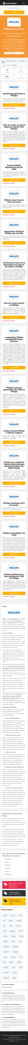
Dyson (13, 967)
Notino (10, 920)
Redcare (15, 972)
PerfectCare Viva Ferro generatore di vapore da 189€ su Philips (14, 264)
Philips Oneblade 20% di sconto (14, 504)
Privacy (17, 1041)
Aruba (10, 926)
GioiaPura (13, 957)
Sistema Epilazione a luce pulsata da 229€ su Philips (14, 576)
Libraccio (18, 926)
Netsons (5, 936)
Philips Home (8, 859)
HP (4, 920)
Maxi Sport (12, 931)
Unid (21, 957)
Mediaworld (6, 946)
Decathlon (6, 952)
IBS (4, 926)
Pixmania (7, 862)
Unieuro (13, 915)
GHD (5, 962)
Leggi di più (8, 53)
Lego (20, 941)
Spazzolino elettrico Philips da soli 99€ (14, 232)
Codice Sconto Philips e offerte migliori (14, 431)
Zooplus (13, 936)
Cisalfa (20, 967)
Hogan (14, 978)
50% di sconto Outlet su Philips (14, 304)
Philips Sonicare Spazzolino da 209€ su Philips (14, 389)
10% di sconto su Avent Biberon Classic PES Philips (14, 126)
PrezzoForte (8, 868)
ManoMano (15, 946)
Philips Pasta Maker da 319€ (14, 534)
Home (3, 61)
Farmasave (6, 972)
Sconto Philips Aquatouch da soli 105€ (14, 167)
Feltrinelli (6, 941)
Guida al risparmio (18, 53)
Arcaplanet (19, 920)
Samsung (6, 967)
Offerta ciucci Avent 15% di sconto (14, 201)
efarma (20, 931)
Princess (7, 871)
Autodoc (19, 962)
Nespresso (6, 978)
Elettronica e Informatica (11, 61)
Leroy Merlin (15, 952)
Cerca (14, 12)
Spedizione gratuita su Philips (14, 94)
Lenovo (5, 957)
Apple (13, 941)
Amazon (5, 915)
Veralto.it (20, 1039)
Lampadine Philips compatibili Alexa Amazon (14, 339)
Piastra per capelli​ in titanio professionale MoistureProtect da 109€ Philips (14, 465)
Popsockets (8, 865)
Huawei (11, 962)
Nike (20, 915)
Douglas (21, 936)
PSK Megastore (8, 874)
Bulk (5, 931)
